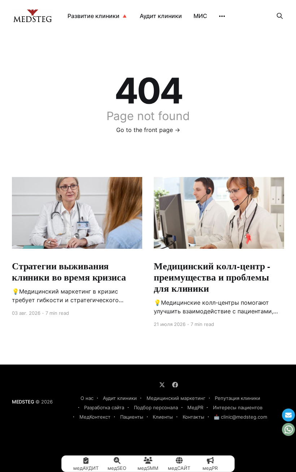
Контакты (193, 417)
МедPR (195, 407)
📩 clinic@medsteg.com (240, 417)
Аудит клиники (161, 15)
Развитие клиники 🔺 (98, 15)
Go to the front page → (148, 129)
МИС (200, 15)
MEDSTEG (23, 402)
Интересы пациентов (237, 407)
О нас (86, 398)
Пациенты (131, 417)
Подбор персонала (156, 407)
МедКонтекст (94, 417)
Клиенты (163, 417)
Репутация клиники (237, 398)
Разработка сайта (104, 407)
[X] (162, 385)
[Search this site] (280, 16)
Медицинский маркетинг (176, 398)
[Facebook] (175, 385)
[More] (222, 16)
